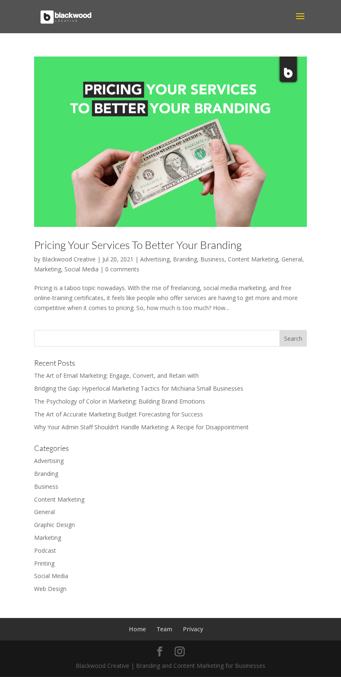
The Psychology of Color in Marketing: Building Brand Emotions (119, 401)
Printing (44, 563)
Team (164, 629)
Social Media (81, 269)
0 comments (122, 269)
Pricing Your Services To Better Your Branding (138, 244)
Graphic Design (54, 525)
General (292, 259)
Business (212, 259)
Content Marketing (253, 259)
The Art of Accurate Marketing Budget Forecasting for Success (118, 414)
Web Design (50, 589)
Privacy (193, 629)
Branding (185, 259)
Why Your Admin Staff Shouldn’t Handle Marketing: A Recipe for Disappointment (141, 427)
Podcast (45, 550)
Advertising (155, 259)
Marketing (47, 269)
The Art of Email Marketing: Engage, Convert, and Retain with (116, 375)
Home (137, 629)
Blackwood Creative (69, 259)
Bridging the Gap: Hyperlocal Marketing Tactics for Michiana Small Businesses (138, 388)
